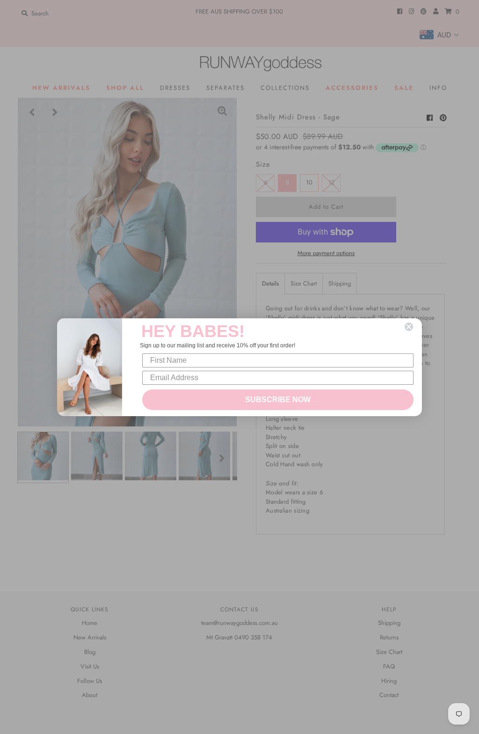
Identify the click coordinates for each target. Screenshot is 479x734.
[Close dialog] (408, 326)
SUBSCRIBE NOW (278, 400)
